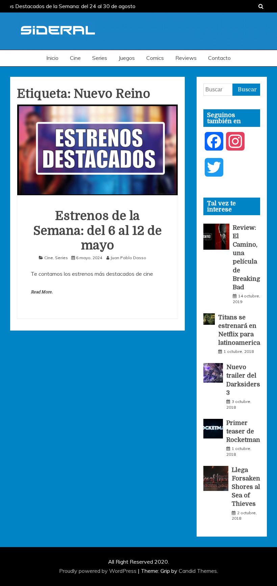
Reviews (186, 57)
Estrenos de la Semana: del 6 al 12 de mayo (97, 230)
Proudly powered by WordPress (98, 570)
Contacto (219, 57)
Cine (75, 57)
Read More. (42, 292)
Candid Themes (198, 570)
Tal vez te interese (221, 206)
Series (99, 57)
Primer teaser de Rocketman (243, 431)
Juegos (127, 57)
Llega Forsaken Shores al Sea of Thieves (246, 487)
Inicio (52, 57)
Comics (155, 57)
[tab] (231, 206)
